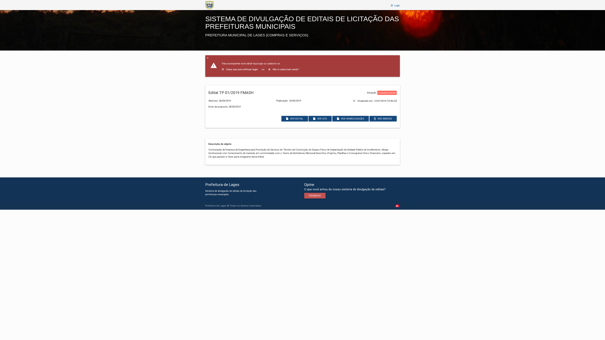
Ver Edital (296, 118)
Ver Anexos (384, 118)
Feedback (315, 195)
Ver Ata (322, 118)
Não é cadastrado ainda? (285, 69)
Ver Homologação (352, 118)
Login (397, 5)
